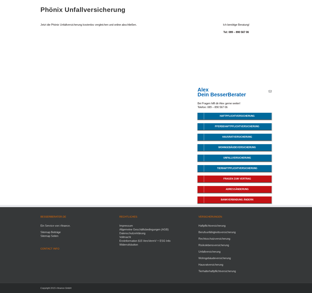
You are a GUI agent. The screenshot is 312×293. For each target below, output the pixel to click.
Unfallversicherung (209, 251)
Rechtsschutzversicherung (214, 238)
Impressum (126, 225)
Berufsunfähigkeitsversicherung (217, 232)
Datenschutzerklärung (132, 233)
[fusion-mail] (270, 91)
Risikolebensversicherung (213, 245)
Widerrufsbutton (128, 244)
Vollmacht (125, 237)
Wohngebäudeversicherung (214, 258)
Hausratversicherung (210, 264)
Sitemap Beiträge (50, 232)
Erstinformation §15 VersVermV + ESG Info (144, 240)
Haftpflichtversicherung (212, 225)
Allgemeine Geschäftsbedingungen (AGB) (144, 229)
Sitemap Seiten (49, 235)
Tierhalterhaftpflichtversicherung (217, 271)
